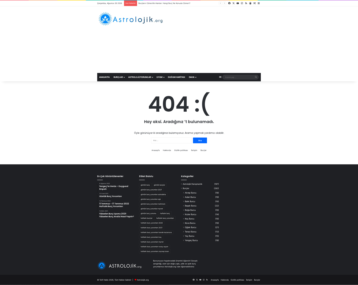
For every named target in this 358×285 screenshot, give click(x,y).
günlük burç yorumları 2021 (151, 190)
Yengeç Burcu (191, 240)
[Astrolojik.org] (139, 19)
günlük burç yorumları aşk (151, 199)
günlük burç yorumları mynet (152, 209)
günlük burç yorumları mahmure (153, 204)
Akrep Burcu (190, 193)
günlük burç (145, 185)
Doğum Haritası (176, 77)
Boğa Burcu (190, 210)
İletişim (194, 150)
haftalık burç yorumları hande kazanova (156, 232)
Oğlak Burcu (190, 227)
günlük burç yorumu (148, 213)
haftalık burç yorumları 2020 (152, 223)
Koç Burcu (189, 218)
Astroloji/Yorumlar (139, 77)
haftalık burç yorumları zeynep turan (155, 251)
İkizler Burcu (190, 214)
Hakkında (167, 150)
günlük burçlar (159, 185)
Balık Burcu (190, 201)
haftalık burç (165, 213)
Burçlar (118, 77)
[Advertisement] (179, 52)
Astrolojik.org (143, 280)
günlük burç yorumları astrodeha (153, 194)
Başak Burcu (190, 206)
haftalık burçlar (146, 218)
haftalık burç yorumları (165, 218)
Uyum (159, 77)
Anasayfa (104, 77)
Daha (191, 77)
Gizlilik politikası (181, 150)
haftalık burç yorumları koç (151, 237)
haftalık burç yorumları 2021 (151, 228)
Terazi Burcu (190, 231)
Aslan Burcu (190, 197)
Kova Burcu (190, 223)
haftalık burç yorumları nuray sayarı (154, 247)
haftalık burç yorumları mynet (152, 242)
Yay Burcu (189, 236)
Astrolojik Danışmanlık (192, 184)
